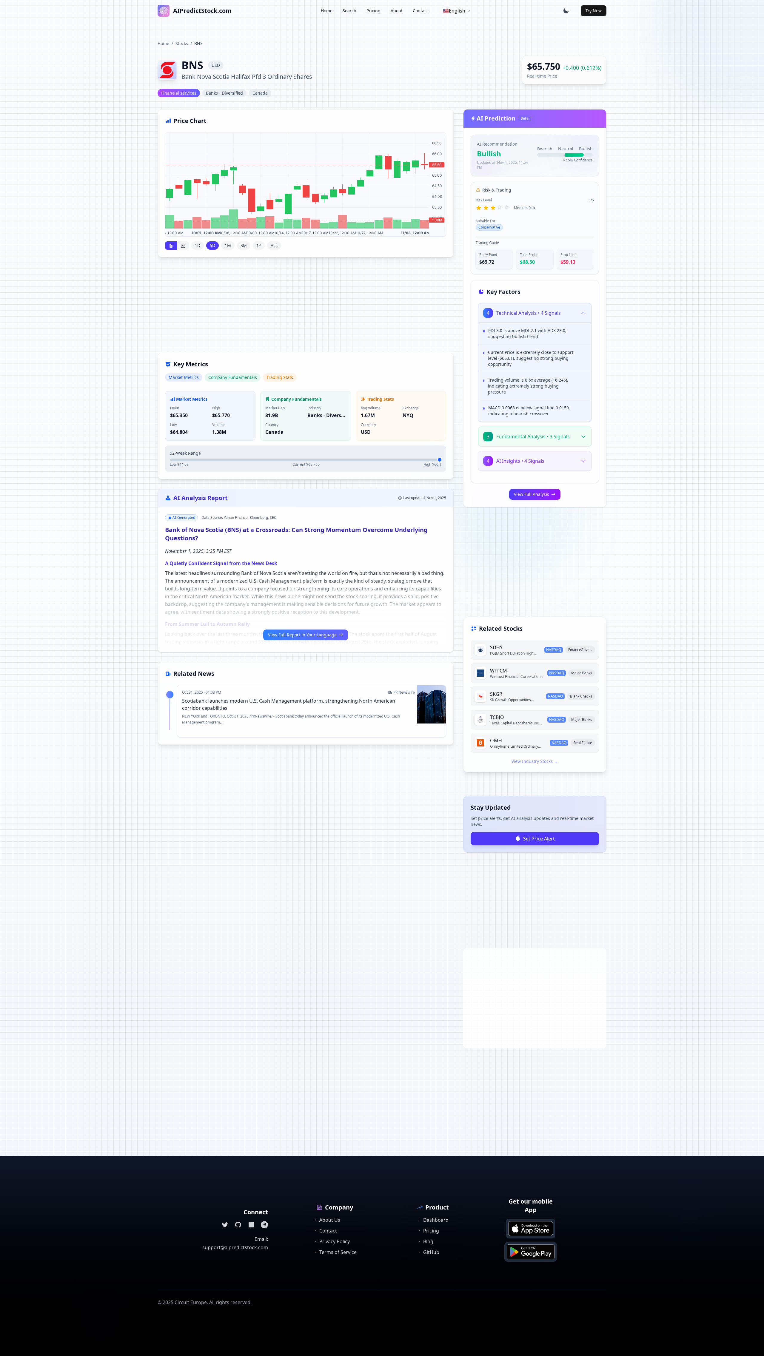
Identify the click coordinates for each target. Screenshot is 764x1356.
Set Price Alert (539, 838)
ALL (274, 245)
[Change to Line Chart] (183, 245)
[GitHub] (238, 1224)
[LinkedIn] (251, 1224)
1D (197, 245)
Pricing (373, 10)
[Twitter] (225, 1224)
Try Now (594, 10)
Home (326, 10)
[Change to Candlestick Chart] (171, 245)
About (397, 10)
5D (212, 245)
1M (228, 245)
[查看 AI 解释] (582, 332)
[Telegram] (264, 1224)
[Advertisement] (306, 308)
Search (349, 10)
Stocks (181, 43)
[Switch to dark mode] (565, 10)
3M (244, 245)
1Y (258, 245)
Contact (420, 10)
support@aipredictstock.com (235, 1247)
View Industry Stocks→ (535, 761)
